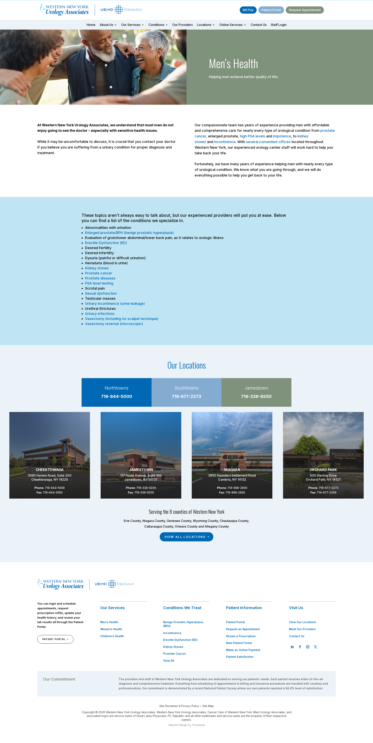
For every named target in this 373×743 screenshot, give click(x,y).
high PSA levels (252, 136)
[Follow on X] (315, 647)
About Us (106, 25)
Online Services (230, 25)
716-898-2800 (237, 487)
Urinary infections (99, 314)
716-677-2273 (186, 396)
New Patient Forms (239, 643)
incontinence (224, 142)
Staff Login (279, 25)
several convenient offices (268, 142)
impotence (282, 136)
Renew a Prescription (241, 636)
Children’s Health (112, 636)
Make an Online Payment (243, 650)
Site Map (208, 706)
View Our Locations (302, 622)
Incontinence (172, 633)
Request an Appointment (243, 629)
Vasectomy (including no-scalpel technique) (121, 319)
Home (91, 25)
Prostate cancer (98, 273)
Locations (204, 25)
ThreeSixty (198, 724)
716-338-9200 (256, 396)
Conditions (156, 25)
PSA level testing (99, 283)
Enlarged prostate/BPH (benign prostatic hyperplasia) (129, 233)
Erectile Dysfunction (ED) (106, 243)
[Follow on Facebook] (300, 647)
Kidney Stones (173, 646)
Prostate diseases (100, 278)
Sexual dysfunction (101, 293)
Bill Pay (248, 10)
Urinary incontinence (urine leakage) (115, 303)
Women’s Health (111, 629)
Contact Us (259, 25)
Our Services (130, 25)
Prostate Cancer (174, 653)
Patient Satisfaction (240, 656)
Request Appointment (305, 10)
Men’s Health (109, 622)
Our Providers (182, 25)
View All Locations (185, 537)
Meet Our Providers (302, 629)
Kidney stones (97, 268)
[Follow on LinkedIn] (292, 647)
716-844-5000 (116, 396)
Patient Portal (271, 10)
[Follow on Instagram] (308, 647)
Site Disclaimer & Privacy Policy (179, 706)
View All (168, 660)
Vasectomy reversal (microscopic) (114, 324)
